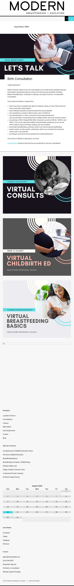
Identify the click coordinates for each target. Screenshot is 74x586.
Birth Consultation (19, 79)
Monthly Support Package (12, 572)
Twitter (5, 536)
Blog (4, 438)
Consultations (7, 419)
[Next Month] (66, 486)
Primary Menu (71, 18)
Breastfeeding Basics (10, 458)
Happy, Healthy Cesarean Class (14, 469)
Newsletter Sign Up (9, 564)
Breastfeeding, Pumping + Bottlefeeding (16, 462)
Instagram (6, 540)
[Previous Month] (8, 486)
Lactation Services (9, 415)
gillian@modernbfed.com (11, 557)
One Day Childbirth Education (13, 454)
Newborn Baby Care (10, 466)
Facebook (6, 533)
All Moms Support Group (11, 477)
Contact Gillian (12, 143)
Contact (5, 434)
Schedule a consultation (11, 568)
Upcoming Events (9, 430)
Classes (5, 423)
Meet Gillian (7, 427)
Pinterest (6, 544)
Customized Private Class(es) (13, 473)
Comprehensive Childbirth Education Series (18, 451)
